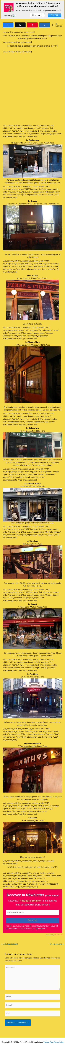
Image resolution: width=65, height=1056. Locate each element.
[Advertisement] (32, 88)
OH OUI (54, 15)
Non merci (37, 15)
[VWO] (16, 16)
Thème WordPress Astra (53, 1042)
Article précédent (9, 944)
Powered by (8, 16)
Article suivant (57, 944)
